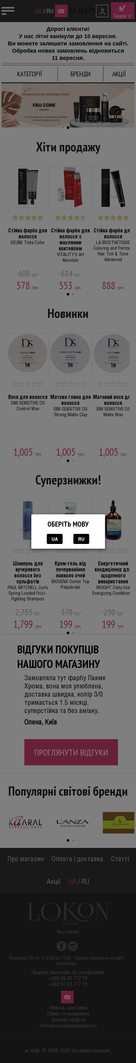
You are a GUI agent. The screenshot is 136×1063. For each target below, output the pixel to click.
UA (55, 539)
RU (81, 539)
